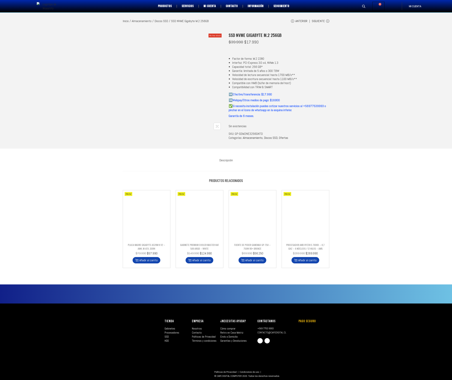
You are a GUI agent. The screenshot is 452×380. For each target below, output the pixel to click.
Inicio (126, 21)
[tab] (226, 160)
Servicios (188, 6)
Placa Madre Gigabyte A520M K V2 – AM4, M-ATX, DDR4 (146, 246)
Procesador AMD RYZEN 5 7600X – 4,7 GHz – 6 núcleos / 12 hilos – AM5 (305, 246)
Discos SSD (161, 21)
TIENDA (169, 321)
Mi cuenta (210, 6)
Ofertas (283, 138)
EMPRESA (198, 321)
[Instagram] (267, 340)
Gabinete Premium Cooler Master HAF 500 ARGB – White (199, 246)
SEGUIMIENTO (281, 6)
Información (256, 6)
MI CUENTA (415, 6)
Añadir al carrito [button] (148, 260)
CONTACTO (232, 6)
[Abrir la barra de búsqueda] (363, 6)
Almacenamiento (141, 21)
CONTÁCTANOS (266, 321)
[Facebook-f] (260, 340)
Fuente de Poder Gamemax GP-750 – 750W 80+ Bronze (252, 246)
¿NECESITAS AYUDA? (233, 321)
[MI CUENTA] (405, 6)
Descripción (226, 160)
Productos (165, 6)
